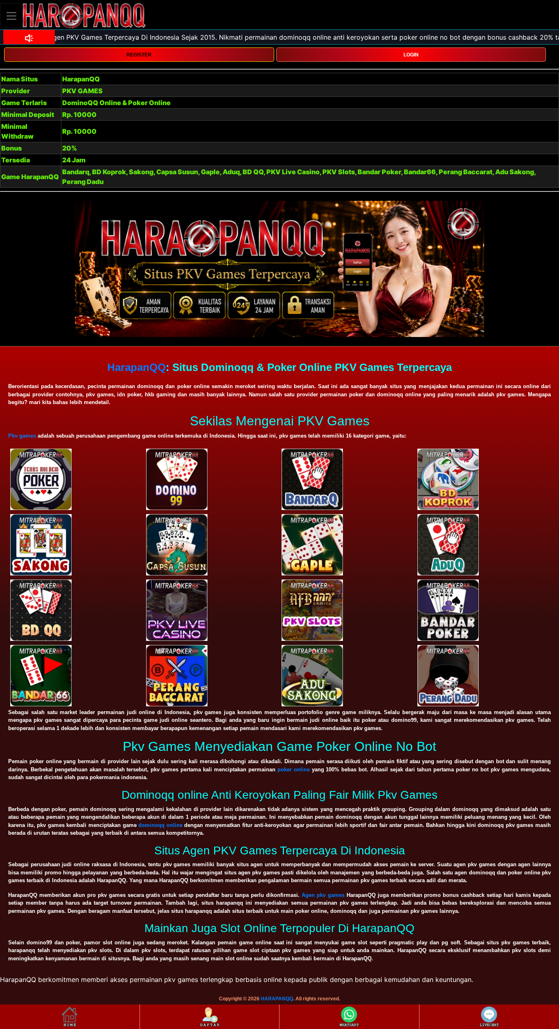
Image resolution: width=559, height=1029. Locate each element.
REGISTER (138, 55)
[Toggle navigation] (11, 15)
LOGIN (411, 55)
